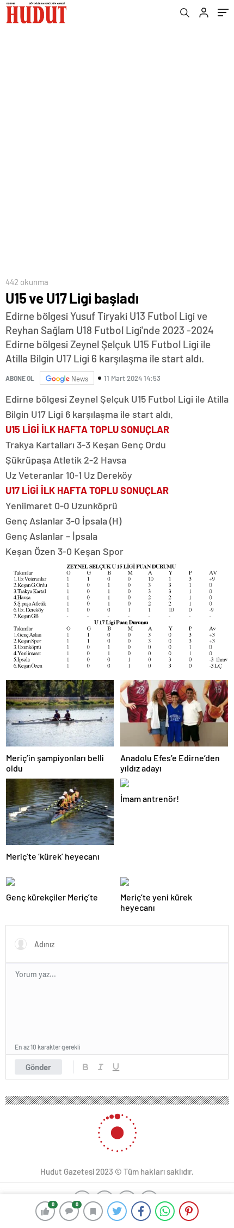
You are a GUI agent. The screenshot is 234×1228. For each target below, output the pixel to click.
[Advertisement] (117, 147)
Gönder (38, 1067)
